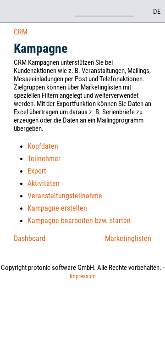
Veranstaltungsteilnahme (65, 195)
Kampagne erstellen (57, 208)
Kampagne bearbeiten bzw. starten (79, 220)
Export (37, 171)
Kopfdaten (43, 146)
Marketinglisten (128, 238)
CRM (21, 32)
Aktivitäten (44, 183)
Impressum (83, 276)
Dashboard (29, 238)
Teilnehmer (44, 158)
